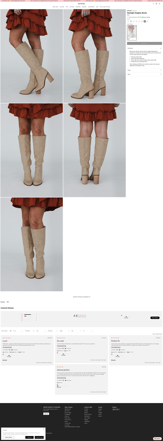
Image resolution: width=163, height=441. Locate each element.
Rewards (86, 412)
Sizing (129, 70)
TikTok (99, 410)
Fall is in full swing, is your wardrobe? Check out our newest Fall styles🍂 (44, 0)
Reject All (29, 437)
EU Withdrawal (67, 414)
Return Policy (67, 410)
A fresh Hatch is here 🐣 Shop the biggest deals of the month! (13, 0)
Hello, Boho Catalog (105, 6)
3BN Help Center (68, 409)
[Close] (43, 428)
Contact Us (67, 416)
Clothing (62, 6)
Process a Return (68, 412)
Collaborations (87, 421)
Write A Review (155, 317)
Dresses (84, 6)
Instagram (100, 409)
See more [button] (5, 360)
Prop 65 (66, 421)
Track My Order (67, 423)
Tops (67, 6)
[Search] (153, 3)
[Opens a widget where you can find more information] (157, 438)
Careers (85, 423)
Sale (97, 6)
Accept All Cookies (39, 437)
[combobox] (17, 331)
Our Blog (86, 410)
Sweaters (78, 6)
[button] (159, 3)
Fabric (129, 74)
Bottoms (72, 6)
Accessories (91, 6)
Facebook (100, 412)
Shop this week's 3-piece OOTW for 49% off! (72, 0)
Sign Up (46, 413)
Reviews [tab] (3, 302)
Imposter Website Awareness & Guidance (72, 426)
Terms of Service (68, 419)
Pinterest (100, 416)
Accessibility (67, 425)
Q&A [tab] (8, 302)
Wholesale (86, 419)
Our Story (86, 409)
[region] (23, 433)
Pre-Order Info (87, 416)
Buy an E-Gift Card (87, 414)
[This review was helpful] (48, 362)
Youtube (99, 414)
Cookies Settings (8, 437)
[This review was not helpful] (50, 362)
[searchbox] (5, 331)
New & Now (55, 6)
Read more (92, 375)
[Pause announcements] (162, 1)
